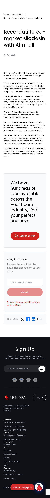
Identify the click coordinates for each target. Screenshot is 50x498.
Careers (7, 458)
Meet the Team (10, 454)
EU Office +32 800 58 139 (14, 426)
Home (6, 14)
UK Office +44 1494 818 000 (15, 430)
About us (7, 450)
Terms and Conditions (13, 474)
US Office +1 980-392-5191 (15, 422)
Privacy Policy (9, 471)
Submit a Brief (10, 445)
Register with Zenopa (12, 439)
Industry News (17, 14)
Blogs (6, 465)
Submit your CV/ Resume (14, 435)
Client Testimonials (12, 461)
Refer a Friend (9, 478)
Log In (40, 397)
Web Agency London (18, 488)
